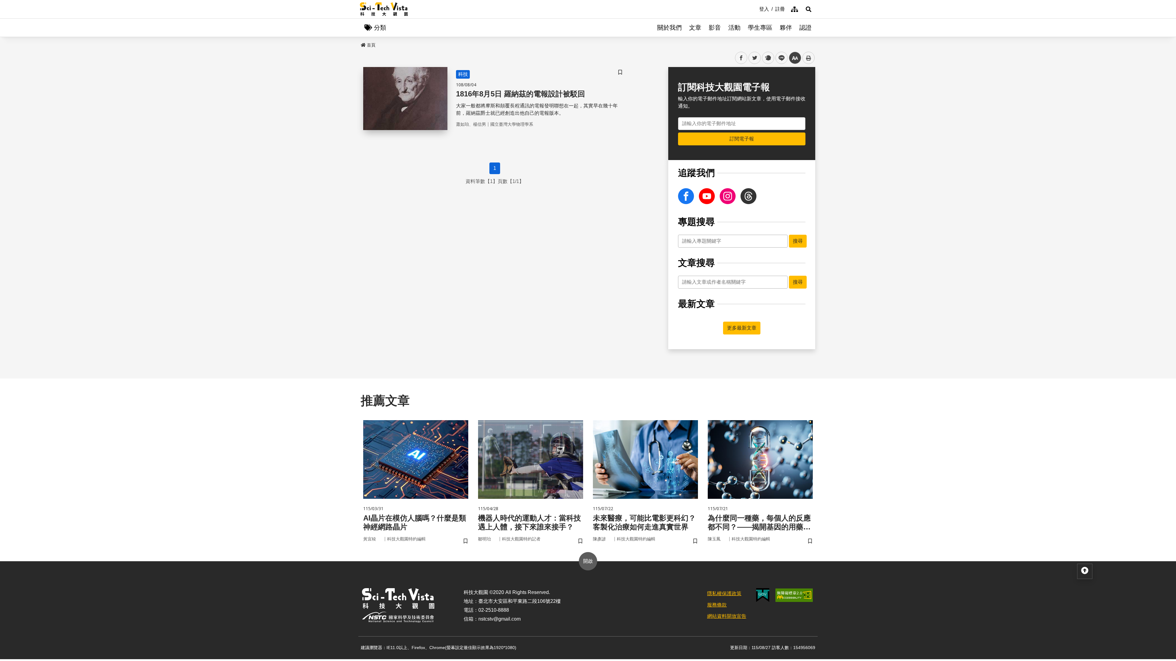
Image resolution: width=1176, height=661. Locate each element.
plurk (767, 58)
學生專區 (760, 27)
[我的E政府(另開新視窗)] (762, 595)
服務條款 (717, 604)
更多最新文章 (741, 327)
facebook (741, 58)
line (780, 58)
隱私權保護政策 (724, 593)
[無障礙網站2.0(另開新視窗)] (794, 595)
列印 (808, 58)
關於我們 (669, 27)
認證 (805, 27)
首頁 (371, 45)
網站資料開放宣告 (726, 616)
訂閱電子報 (741, 138)
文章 (695, 27)
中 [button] (795, 58)
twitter (755, 58)
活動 (734, 27)
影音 (715, 27)
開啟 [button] (588, 561)
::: (755, 8)
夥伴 (786, 27)
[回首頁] (383, 9)
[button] (808, 9)
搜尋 (798, 241)
